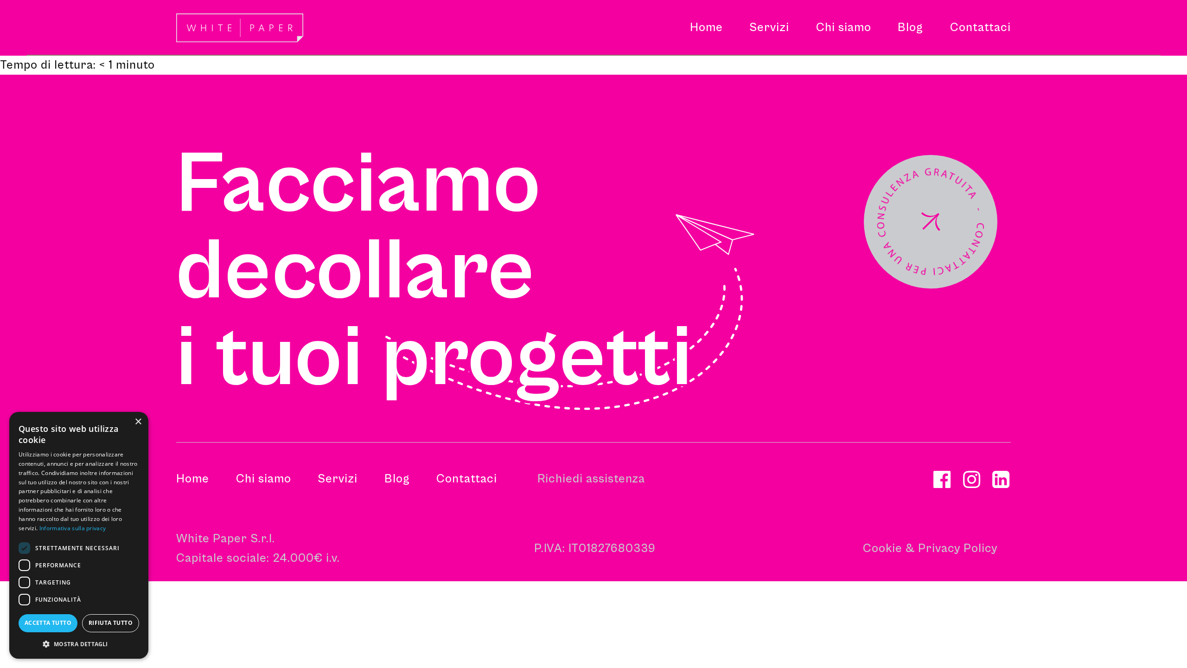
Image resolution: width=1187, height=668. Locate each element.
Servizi (337, 479)
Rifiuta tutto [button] (111, 623)
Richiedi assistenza (591, 479)
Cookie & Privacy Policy (930, 548)
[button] (769, 27)
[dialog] (78, 535)
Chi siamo (263, 479)
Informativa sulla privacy (72, 528)
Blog (397, 479)
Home (192, 479)
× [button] (137, 421)
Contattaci (466, 479)
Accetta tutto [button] (48, 623)
